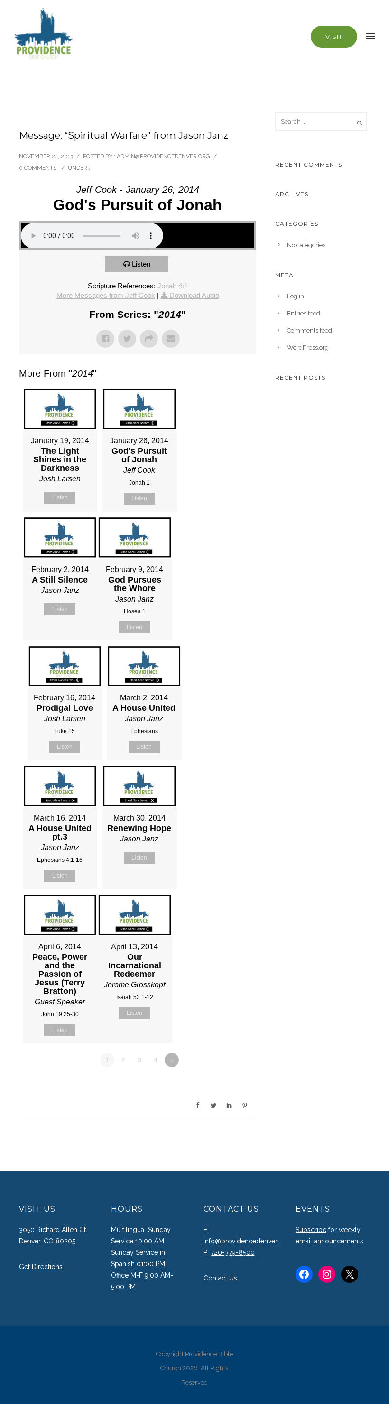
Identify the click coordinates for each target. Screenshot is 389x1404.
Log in (295, 296)
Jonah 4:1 (172, 286)
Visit (334, 36)
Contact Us (220, 1278)
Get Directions (41, 1266)
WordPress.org (308, 347)
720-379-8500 (233, 1252)
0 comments (37, 167)
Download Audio (194, 295)
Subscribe (311, 1229)
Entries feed (303, 313)
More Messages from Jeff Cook (105, 295)
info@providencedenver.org (246, 1241)
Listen (141, 264)
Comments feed (309, 330)
